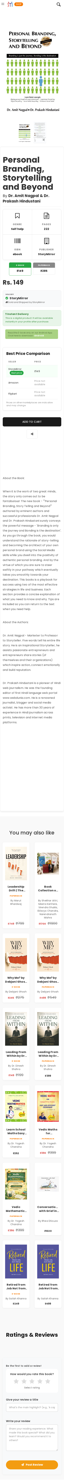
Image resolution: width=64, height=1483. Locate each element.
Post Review (34, 1465)
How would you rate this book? (32, 1374)
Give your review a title (22, 1400)
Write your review (18, 1421)
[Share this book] (32, 434)
